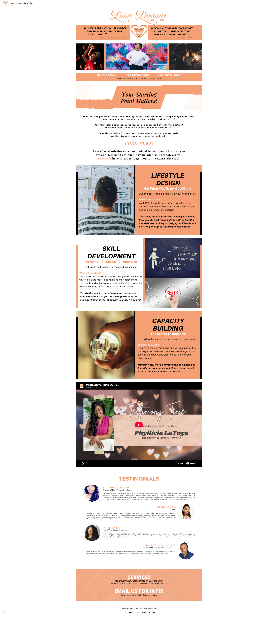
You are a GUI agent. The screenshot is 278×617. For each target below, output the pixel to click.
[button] (3, 613)
